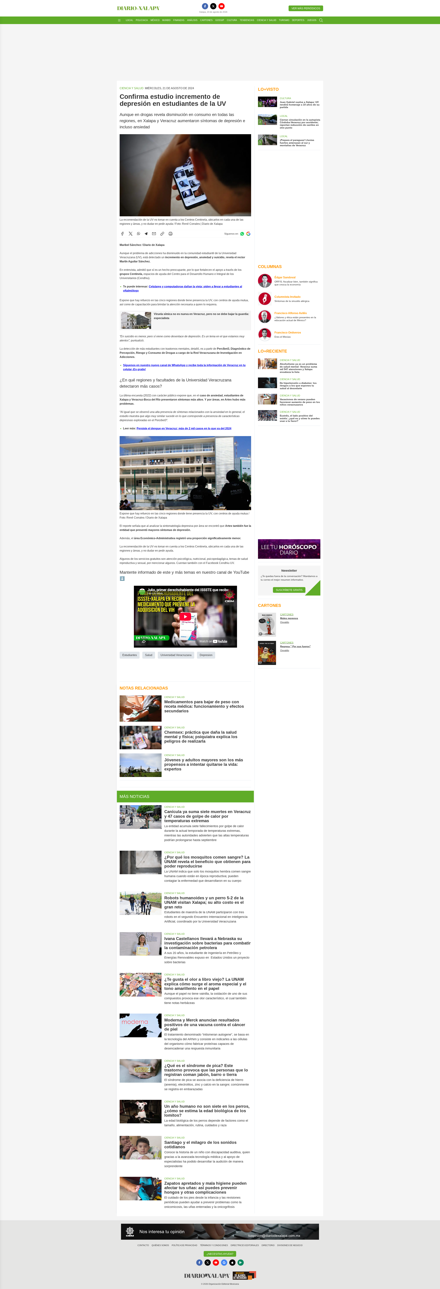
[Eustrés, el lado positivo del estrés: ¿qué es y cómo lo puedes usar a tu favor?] (267, 416)
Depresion (206, 655)
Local (129, 20)
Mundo (166, 20)
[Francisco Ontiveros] (265, 334)
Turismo (284, 20)
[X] (213, 6)
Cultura (232, 20)
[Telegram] (146, 233)
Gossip (219, 20)
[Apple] (232, 1262)
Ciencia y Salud (266, 20)
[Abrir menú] (119, 20)
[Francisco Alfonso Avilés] (265, 316)
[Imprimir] (170, 233)
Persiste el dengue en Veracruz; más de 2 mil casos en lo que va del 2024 (184, 428)
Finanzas (178, 20)
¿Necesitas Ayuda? (220, 1253)
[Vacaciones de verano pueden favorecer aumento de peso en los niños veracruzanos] (267, 400)
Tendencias (247, 20)
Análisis (192, 20)
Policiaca (142, 20)
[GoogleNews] (224, 1262)
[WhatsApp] (138, 233)
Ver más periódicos (306, 8)
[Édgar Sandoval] (265, 281)
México (155, 20)
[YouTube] (221, 6)
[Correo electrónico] (154, 233)
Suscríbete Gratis (289, 589)
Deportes (298, 20)
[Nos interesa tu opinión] (220, 1232)
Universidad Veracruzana (176, 655)
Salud (148, 655)
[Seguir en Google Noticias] (248, 234)
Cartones (206, 20)
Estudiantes (129, 655)
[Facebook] (205, 6)
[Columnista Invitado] (265, 298)
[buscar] (321, 20)
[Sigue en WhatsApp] (242, 234)
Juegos (311, 20)
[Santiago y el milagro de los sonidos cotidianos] (141, 1154)
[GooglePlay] (241, 1262)
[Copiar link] (162, 233)
